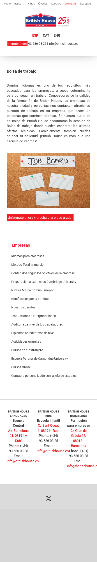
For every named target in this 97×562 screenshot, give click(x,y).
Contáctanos (17, 43)
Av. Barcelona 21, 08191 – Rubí (18, 436)
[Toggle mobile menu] (86, 24)
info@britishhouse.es (63, 43)
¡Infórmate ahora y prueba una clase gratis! (40, 218)
